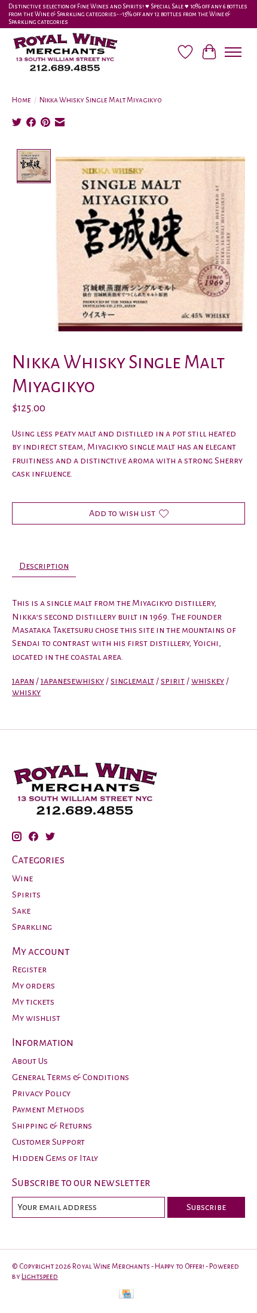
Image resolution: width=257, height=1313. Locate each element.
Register (29, 969)
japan (23, 681)
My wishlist (36, 1018)
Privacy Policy (41, 1093)
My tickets (33, 1001)
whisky (26, 692)
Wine (22, 878)
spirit (173, 681)
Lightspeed (40, 1276)
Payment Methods (48, 1109)
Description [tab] (44, 566)
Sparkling (32, 927)
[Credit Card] (126, 1295)
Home (21, 100)
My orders (33, 985)
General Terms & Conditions (70, 1077)
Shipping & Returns (52, 1125)
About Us (30, 1061)
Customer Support (48, 1142)
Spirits (26, 894)
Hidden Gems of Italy (55, 1158)
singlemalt (132, 681)
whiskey (207, 681)
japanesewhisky (72, 681)
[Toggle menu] (233, 52)
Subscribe (206, 1207)
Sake (21, 910)
